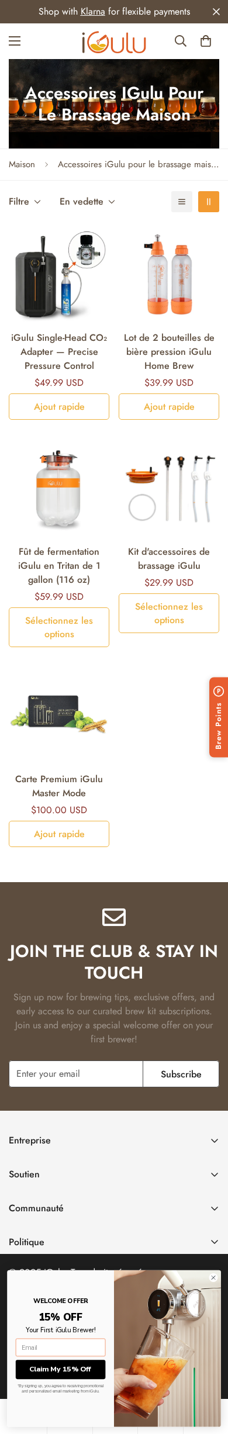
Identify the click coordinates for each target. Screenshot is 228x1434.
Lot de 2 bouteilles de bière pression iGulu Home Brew (169, 351)
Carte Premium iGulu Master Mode (59, 786)
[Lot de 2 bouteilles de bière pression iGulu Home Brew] (169, 273)
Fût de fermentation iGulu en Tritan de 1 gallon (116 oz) (59, 565)
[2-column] (208, 201)
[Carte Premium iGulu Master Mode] (59, 715)
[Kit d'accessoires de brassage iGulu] (169, 487)
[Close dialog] (213, 1278)
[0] (205, 40)
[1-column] (181, 201)
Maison (22, 164)
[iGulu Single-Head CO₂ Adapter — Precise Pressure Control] (59, 273)
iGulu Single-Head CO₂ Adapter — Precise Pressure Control (59, 351)
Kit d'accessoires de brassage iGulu (169, 558)
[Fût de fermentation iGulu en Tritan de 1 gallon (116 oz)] (59, 487)
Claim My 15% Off (60, 1369)
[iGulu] (114, 41)
